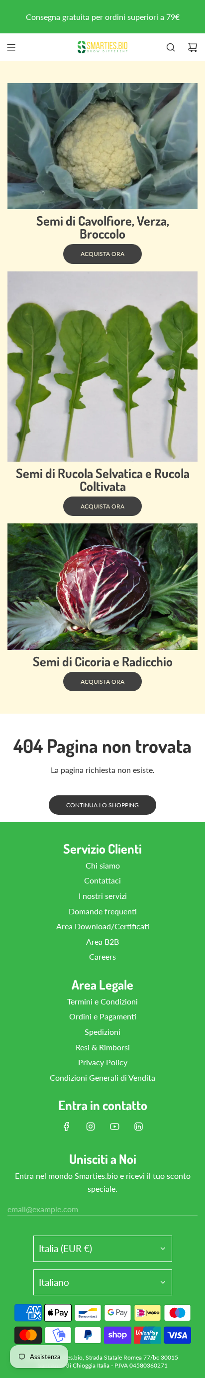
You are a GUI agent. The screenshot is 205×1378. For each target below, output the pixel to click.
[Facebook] (67, 1126)
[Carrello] (193, 47)
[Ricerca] (171, 47)
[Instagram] (91, 1126)
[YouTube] (114, 1126)
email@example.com (42, 1209)
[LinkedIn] (138, 1126)
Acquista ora (102, 253)
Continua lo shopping (102, 805)
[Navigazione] (11, 47)
